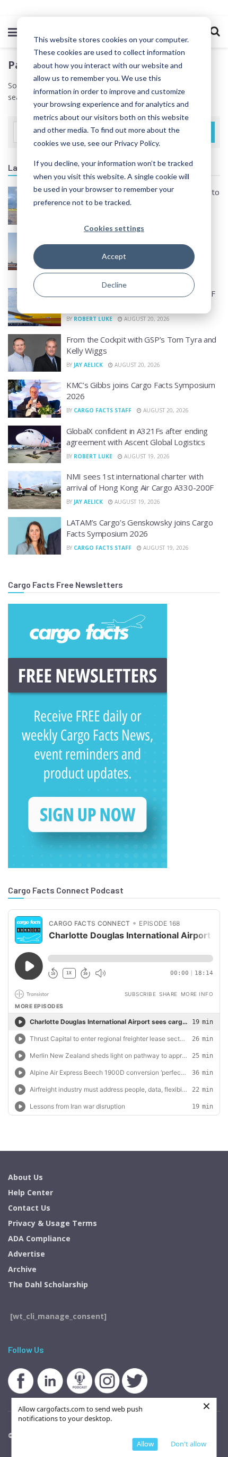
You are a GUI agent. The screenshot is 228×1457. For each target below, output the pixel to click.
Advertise (26, 1254)
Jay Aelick (88, 364)
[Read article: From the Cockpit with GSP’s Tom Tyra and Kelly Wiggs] (34, 353)
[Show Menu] (13, 32)
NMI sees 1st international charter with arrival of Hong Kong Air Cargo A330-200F (140, 482)
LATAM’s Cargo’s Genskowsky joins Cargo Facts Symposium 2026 (139, 528)
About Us (25, 1177)
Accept (114, 256)
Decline (114, 284)
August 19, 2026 (146, 456)
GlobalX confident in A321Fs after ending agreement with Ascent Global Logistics (137, 436)
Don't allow (188, 1444)
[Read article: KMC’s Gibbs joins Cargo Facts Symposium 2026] (34, 399)
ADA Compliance (39, 1238)
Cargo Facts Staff (102, 410)
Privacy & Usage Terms (52, 1223)
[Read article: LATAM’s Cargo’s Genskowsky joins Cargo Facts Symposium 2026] (34, 536)
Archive (22, 1269)
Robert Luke (93, 318)
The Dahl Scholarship (48, 1284)
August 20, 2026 (146, 318)
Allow (145, 1444)
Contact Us (29, 1208)
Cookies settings (114, 228)
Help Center (30, 1192)
